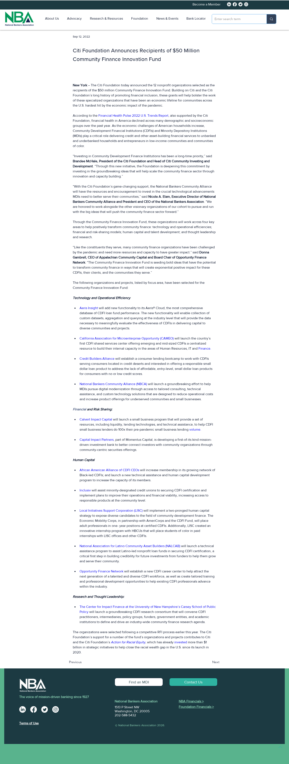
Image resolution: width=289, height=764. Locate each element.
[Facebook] (235, 4)
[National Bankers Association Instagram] (55, 709)
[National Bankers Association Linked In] (229, 4)
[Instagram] (246, 4)
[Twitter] (240, 4)
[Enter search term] (271, 19)
